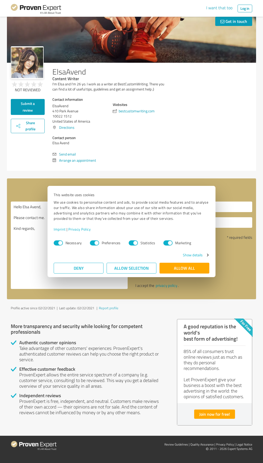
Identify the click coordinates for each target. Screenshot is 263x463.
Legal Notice (244, 444)
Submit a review (28, 107)
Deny (79, 268)
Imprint (60, 229)
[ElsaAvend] (27, 63)
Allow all (184, 268)
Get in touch (235, 21)
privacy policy (166, 285)
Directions (66, 127)
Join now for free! (214, 414)
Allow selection (131, 268)
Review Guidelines (176, 444)
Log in (244, 8)
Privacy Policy (79, 229)
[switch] (94, 243)
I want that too (219, 8)
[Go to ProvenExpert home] (36, 10)
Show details (193, 254)
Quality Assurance (202, 444)
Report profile (108, 308)
